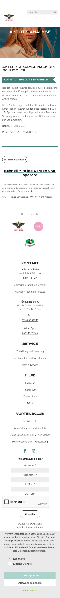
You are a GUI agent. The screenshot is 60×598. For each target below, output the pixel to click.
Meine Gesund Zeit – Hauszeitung (30, 441)
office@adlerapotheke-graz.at (30, 284)
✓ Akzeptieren (30, 575)
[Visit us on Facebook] (24, 451)
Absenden (30, 514)
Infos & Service (30, 364)
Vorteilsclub (30, 421)
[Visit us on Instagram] (33, 451)
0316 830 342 (30, 278)
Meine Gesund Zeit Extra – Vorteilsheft (30, 434)
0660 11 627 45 (30, 333)
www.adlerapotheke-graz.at (30, 291)
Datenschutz (30, 396)
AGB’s (30, 403)
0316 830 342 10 (30, 320)
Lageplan (30, 382)
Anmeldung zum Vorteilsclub (30, 428)
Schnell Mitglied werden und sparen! (30, 173)
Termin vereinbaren (15, 159)
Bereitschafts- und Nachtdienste (30, 358)
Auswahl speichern (30, 583)
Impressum (30, 389)
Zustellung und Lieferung (30, 351)
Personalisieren (29, 590)
